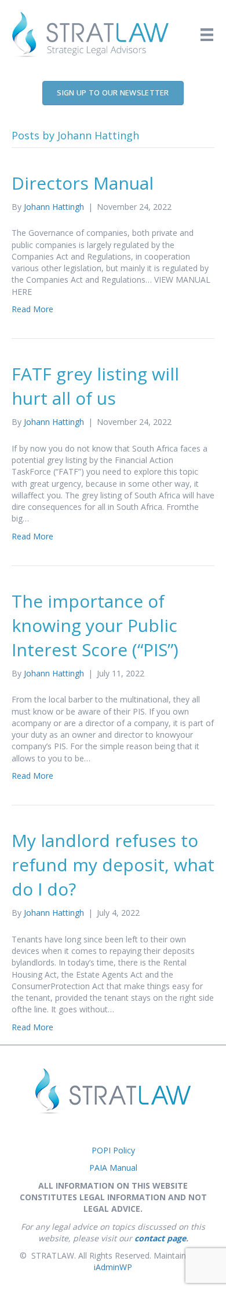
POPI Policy (113, 1150)
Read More (32, 309)
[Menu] (206, 34)
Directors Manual (83, 183)
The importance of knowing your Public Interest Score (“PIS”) (95, 625)
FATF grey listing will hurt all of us (95, 386)
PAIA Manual (113, 1167)
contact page (160, 1238)
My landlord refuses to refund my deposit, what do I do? (113, 864)
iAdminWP (113, 1267)
